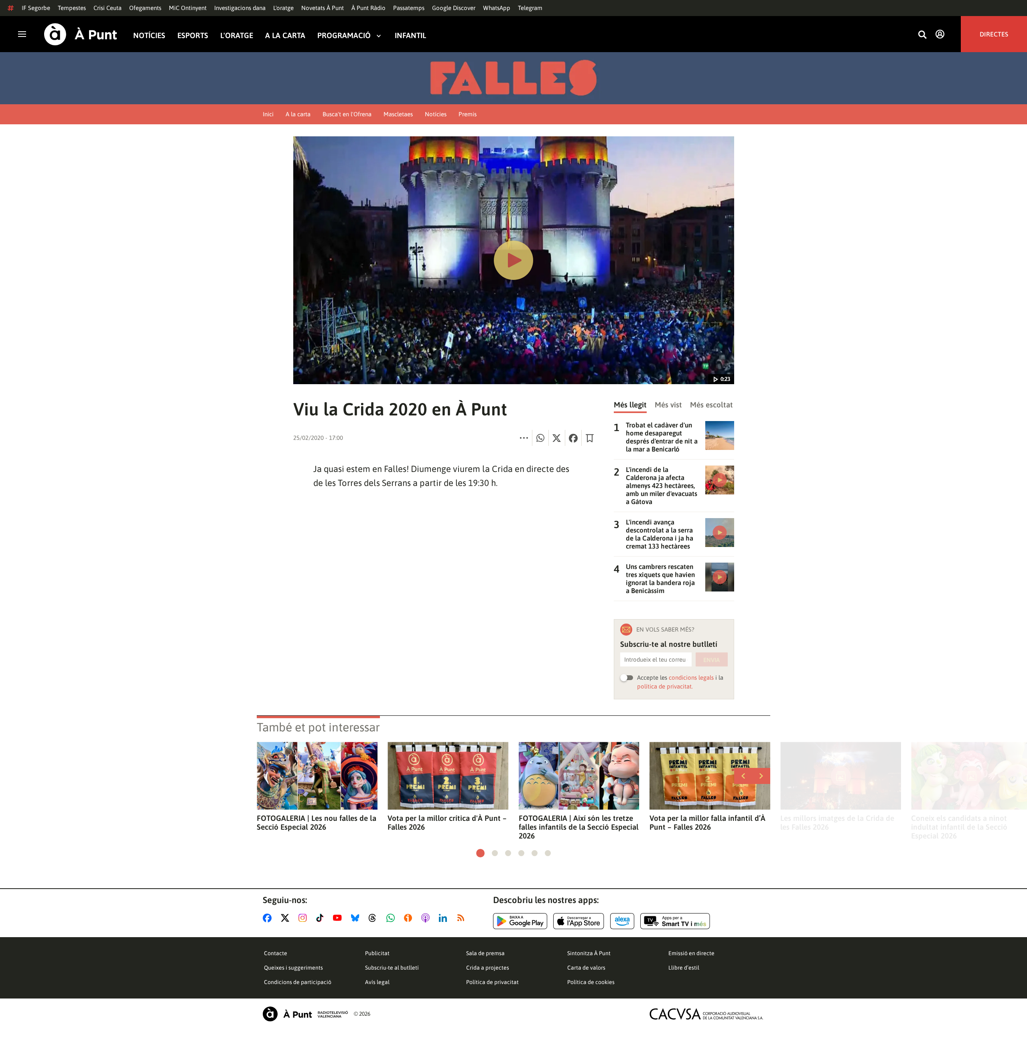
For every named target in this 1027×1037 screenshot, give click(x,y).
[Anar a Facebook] (269, 918)
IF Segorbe (36, 7)
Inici (268, 114)
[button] (480, 853)
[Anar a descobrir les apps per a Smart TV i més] (675, 921)
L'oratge (283, 7)
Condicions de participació (297, 982)
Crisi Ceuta (107, 7)
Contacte (275, 953)
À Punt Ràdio (368, 7)
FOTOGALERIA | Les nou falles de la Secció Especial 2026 (316, 822)
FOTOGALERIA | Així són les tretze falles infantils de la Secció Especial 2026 (579, 827)
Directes (994, 34)
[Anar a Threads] (374, 918)
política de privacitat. (665, 686)
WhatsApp (496, 7)
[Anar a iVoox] (409, 918)
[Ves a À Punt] (80, 34)
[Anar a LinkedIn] (444, 918)
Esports (192, 35)
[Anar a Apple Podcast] (427, 918)
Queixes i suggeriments (293, 967)
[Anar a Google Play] (520, 921)
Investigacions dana (240, 7)
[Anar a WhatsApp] (392, 918)
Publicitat (377, 953)
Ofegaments (145, 7)
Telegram (530, 7)
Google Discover (453, 7)
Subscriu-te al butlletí (392, 967)
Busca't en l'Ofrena (347, 114)
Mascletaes (398, 114)
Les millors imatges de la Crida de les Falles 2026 (837, 822)
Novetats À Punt (322, 7)
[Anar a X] (286, 918)
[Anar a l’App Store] (578, 921)
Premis (468, 114)
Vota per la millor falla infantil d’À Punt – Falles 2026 (707, 822)
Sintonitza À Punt (589, 953)
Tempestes (72, 7)
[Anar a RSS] (462, 918)
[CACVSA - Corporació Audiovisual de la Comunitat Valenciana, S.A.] (706, 1014)
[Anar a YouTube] (339, 918)
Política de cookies (591, 982)
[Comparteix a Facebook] (573, 438)
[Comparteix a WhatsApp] (540, 438)
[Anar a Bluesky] (357, 918)
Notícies (149, 35)
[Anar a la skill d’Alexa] (622, 921)
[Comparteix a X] (557, 438)
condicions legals (691, 677)
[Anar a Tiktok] (321, 918)
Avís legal (377, 982)
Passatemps (408, 7)
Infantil (410, 35)
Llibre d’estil (683, 967)
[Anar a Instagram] (304, 918)
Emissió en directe (691, 953)
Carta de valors (586, 967)
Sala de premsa (485, 953)
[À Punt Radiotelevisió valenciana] (305, 1014)
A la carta (285, 35)
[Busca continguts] (922, 35)
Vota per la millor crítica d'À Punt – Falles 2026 (447, 822)
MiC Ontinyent (188, 7)
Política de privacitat (492, 982)
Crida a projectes (487, 967)
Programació (344, 35)
